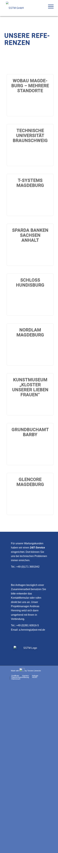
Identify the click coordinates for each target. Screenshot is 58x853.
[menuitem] (49, 6)
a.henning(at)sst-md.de (32, 629)
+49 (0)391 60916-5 (27, 625)
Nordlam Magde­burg (30, 332)
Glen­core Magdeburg (30, 482)
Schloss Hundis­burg (30, 282)
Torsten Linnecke (34, 671)
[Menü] (49, 6)
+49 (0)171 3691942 (27, 566)
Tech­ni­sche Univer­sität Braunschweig (30, 135)
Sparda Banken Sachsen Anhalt (30, 235)
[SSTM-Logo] (25, 8)
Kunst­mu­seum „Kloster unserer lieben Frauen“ (30, 387)
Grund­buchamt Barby (30, 432)
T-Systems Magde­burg (30, 183)
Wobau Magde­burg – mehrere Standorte (30, 85)
